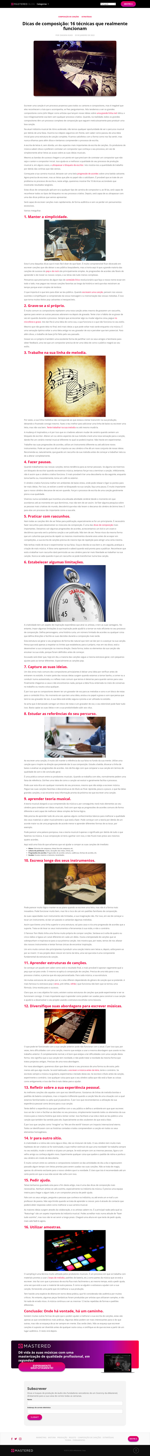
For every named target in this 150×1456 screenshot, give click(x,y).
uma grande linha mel (107, 113)
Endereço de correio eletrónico (39, 1407)
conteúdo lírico (73, 279)
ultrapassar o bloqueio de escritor (67, 165)
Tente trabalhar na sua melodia (61, 427)
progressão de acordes (87, 173)
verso (56, 983)
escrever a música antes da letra (84, 1070)
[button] (43, 4)
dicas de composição (103, 525)
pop (48, 271)
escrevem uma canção (92, 292)
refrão (73, 983)
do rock (55, 271)
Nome (29, 1399)
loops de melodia (56, 1277)
